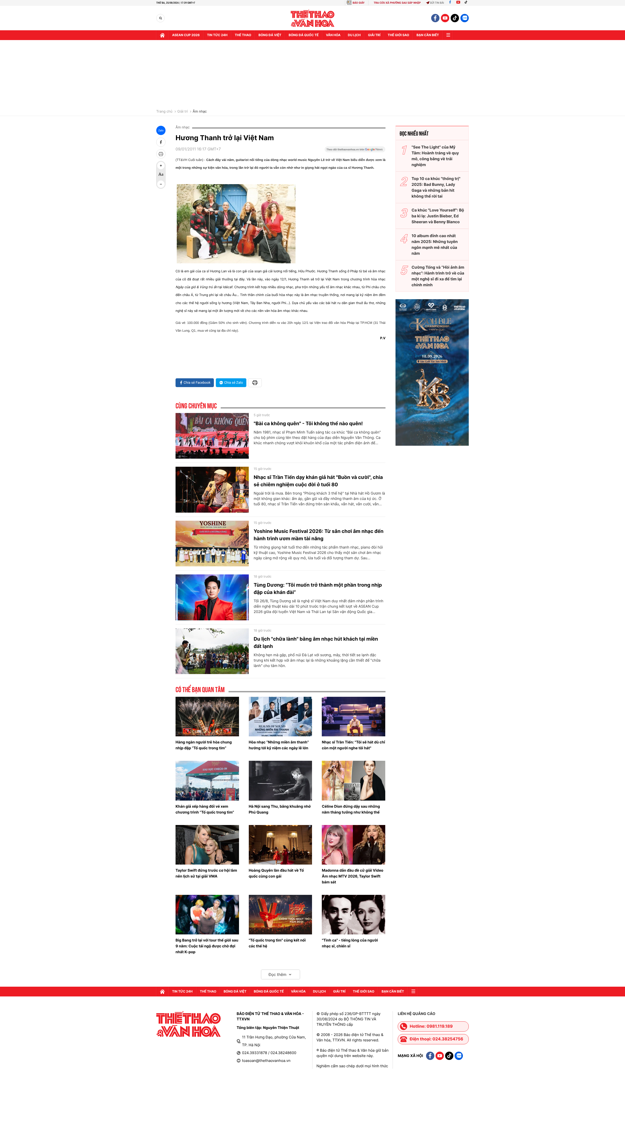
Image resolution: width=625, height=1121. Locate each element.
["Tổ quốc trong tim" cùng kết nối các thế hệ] (280, 914)
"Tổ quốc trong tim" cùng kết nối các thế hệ (277, 943)
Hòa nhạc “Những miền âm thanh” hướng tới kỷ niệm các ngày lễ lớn (279, 745)
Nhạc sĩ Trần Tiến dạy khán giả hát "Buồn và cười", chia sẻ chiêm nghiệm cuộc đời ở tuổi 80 (318, 480)
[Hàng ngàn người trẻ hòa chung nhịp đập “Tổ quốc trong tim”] (207, 716)
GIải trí (374, 35)
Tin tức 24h (217, 35)
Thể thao (243, 35)
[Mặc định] (161, 175)
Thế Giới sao (398, 35)
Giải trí (182, 111)
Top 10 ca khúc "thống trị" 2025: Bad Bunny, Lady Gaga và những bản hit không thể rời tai (436, 187)
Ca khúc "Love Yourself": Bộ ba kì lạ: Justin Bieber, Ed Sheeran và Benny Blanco (438, 216)
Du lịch (354, 35)
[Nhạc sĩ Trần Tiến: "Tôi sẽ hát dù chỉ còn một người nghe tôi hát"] (353, 716)
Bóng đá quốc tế (304, 35)
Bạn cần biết (428, 35)
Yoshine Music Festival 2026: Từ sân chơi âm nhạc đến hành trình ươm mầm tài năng (319, 534)
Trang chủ (164, 111)
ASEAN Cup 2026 (186, 35)
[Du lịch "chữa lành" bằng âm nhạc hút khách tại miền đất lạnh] (212, 651)
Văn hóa (333, 35)
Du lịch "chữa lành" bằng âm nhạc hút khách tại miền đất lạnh (316, 642)
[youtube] (445, 18)
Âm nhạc (200, 111)
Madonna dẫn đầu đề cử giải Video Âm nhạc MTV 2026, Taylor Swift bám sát (352, 876)
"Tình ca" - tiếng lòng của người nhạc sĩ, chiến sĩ (350, 943)
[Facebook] (450, 2)
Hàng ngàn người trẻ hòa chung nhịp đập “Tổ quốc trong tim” (204, 745)
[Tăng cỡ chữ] (161, 165)
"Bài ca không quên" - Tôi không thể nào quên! (308, 423)
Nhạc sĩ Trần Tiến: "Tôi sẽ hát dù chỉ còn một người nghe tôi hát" (353, 745)
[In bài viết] (161, 154)
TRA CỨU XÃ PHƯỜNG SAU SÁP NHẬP (397, 2)
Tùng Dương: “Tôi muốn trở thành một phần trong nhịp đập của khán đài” (318, 588)
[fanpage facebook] (435, 18)
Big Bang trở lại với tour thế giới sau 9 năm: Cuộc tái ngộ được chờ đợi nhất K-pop (207, 946)
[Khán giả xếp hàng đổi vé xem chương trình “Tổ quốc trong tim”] (207, 780)
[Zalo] (464, 18)
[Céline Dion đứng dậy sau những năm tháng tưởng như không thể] (353, 780)
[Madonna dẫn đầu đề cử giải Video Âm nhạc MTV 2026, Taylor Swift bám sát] (353, 845)
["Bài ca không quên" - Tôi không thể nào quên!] (212, 436)
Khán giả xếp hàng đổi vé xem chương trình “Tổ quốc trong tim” (205, 809)
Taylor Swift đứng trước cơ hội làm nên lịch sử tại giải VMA (206, 873)
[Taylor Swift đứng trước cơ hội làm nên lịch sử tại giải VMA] (207, 845)
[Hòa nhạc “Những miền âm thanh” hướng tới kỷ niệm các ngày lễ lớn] (280, 716)
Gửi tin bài (437, 2)
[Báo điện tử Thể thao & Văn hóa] (312, 18)
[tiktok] (455, 18)
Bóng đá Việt (270, 35)
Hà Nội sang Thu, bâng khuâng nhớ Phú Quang (280, 809)
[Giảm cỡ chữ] (161, 184)
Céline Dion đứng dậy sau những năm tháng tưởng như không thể (351, 809)
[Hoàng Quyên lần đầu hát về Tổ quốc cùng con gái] (280, 845)
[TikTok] (467, 2)
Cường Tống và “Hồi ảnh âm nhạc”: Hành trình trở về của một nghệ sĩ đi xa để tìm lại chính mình (438, 276)
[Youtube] (458, 2)
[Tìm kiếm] (160, 18)
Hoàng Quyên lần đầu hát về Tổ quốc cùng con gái (276, 873)
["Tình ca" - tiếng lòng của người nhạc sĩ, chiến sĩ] (353, 914)
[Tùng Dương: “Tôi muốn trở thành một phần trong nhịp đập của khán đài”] (212, 597)
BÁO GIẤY (359, 2)
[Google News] (354, 151)
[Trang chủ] (162, 35)
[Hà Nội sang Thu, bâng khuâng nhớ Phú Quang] (280, 780)
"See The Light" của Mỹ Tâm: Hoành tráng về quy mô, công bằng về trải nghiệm (435, 156)
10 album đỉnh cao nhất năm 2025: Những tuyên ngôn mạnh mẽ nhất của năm (435, 244)
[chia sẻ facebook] (161, 142)
